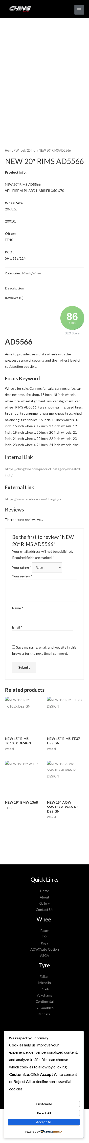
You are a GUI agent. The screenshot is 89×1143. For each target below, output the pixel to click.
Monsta (44, 1014)
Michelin (44, 982)
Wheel (20, 150)
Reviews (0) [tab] (14, 298)
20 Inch (32, 150)
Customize (44, 1104)
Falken (44, 976)
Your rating (22, 567)
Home (9, 150)
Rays (44, 943)
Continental (45, 1001)
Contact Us (44, 909)
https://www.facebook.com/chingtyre (33, 499)
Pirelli (45, 989)
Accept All (43, 1122)
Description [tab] (14, 288)
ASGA (44, 955)
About (44, 897)
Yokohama (44, 995)
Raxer (44, 930)
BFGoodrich (45, 1008)
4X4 (45, 937)
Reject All (44, 1113)
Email (17, 627)
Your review (22, 576)
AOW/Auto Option (44, 949)
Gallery (44, 903)
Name (17, 608)
